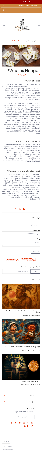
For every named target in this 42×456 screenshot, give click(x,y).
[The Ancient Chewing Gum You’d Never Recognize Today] (21, 296)
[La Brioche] (21, 25)
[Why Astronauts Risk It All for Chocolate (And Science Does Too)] (21, 331)
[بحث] (3, 9)
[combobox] (23, 9)
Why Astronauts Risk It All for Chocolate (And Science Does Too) (22, 346)
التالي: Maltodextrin (12, 260)
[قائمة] (39, 25)
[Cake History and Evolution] (21, 367)
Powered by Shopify (7, 450)
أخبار (27, 41)
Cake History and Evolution (31, 381)
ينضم (35, 271)
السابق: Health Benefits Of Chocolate (28, 260)
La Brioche (5, 446)
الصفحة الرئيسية (35, 41)
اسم (39, 221)
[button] (4, 25)
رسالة (38, 239)
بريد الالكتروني (36, 230)
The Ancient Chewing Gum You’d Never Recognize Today (23, 311)
